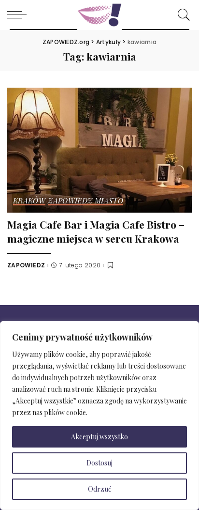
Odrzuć (100, 489)
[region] (99, 415)
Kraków (29, 201)
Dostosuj (99, 462)
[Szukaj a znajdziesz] (181, 14)
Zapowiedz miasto (85, 201)
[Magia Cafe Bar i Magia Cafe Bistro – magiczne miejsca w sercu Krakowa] (99, 149)
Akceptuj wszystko (99, 436)
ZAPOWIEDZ (26, 265)
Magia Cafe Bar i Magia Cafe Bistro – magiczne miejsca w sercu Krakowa (96, 231)
